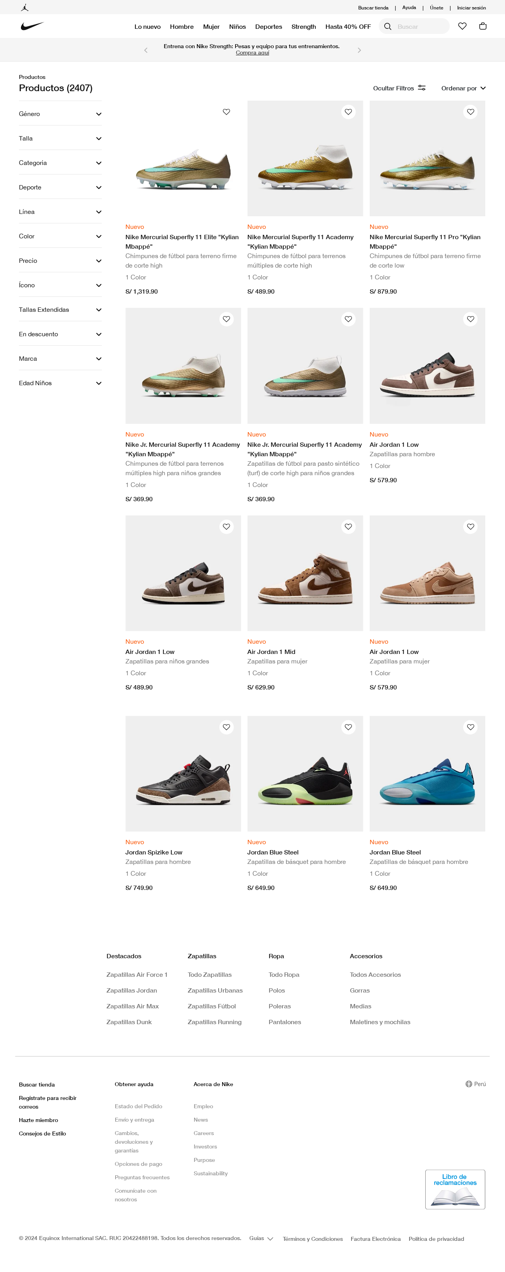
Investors (205, 1146)
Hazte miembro (38, 1120)
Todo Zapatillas (210, 974)
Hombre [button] (182, 26)
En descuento (38, 333)
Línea (27, 211)
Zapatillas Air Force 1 (137, 974)
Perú (480, 1084)
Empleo (203, 1106)
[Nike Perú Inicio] (33, 26)
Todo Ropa (284, 974)
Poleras (280, 1006)
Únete (436, 8)
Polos (277, 990)
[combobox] (414, 26)
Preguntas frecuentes (142, 1177)
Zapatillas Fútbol (212, 1006)
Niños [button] (237, 26)
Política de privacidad (436, 1238)
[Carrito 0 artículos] (483, 26)
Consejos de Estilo (42, 1133)
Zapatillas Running (214, 1021)
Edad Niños (35, 382)
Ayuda (409, 6)
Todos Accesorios (375, 974)
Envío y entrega (134, 1119)
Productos (32, 76)
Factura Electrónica (376, 1238)
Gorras (360, 990)
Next (359, 49)
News (201, 1119)
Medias (360, 1006)
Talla (26, 138)
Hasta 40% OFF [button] (348, 26)
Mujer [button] (211, 26)
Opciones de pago (138, 1163)
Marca (28, 358)
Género (29, 113)
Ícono (27, 284)
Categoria (33, 162)
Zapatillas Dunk (129, 1021)
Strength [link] (304, 26)
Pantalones (285, 1021)
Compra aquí (252, 52)
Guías (257, 1238)
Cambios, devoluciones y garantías (134, 1142)
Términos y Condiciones (313, 1238)
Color (26, 236)
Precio (28, 260)
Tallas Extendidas (44, 309)
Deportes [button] (268, 26)
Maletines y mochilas (380, 1021)
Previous (146, 49)
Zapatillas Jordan (132, 990)
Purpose (204, 1159)
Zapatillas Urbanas (215, 990)
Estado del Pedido (138, 1106)
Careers (204, 1133)
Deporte (30, 187)
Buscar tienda (373, 8)
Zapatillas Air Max (133, 1006)
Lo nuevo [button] (148, 26)
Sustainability (211, 1173)
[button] (471, 8)
